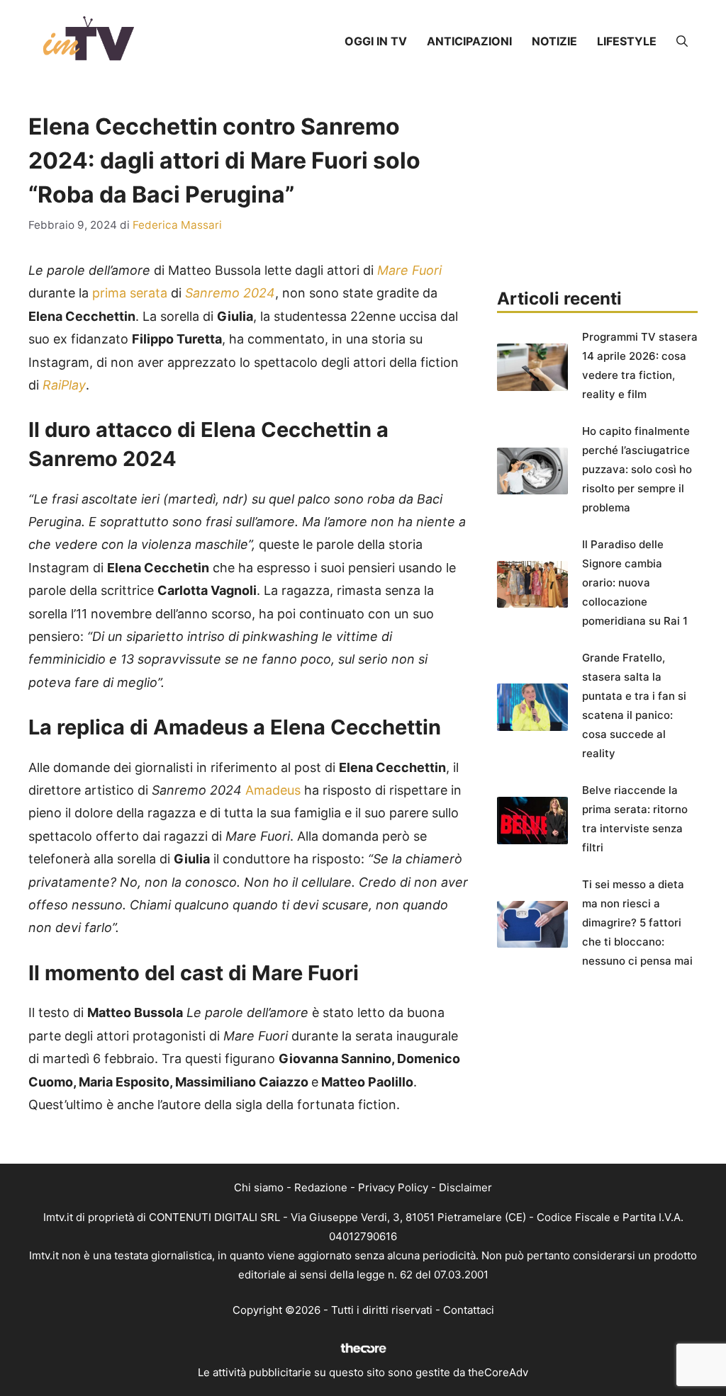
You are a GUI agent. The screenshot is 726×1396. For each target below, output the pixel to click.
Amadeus (273, 790)
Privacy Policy (393, 1187)
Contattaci (468, 1310)
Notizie (554, 41)
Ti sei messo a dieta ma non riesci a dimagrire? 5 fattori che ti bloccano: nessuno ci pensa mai (637, 922)
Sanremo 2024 (230, 292)
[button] (682, 41)
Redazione (320, 1187)
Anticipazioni (469, 41)
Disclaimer (465, 1187)
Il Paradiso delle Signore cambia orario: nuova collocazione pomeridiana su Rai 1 (635, 583)
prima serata (129, 292)
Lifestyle (627, 41)
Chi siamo (259, 1187)
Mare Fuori (408, 270)
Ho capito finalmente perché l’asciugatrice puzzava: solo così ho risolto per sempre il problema (637, 469)
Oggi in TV (376, 41)
